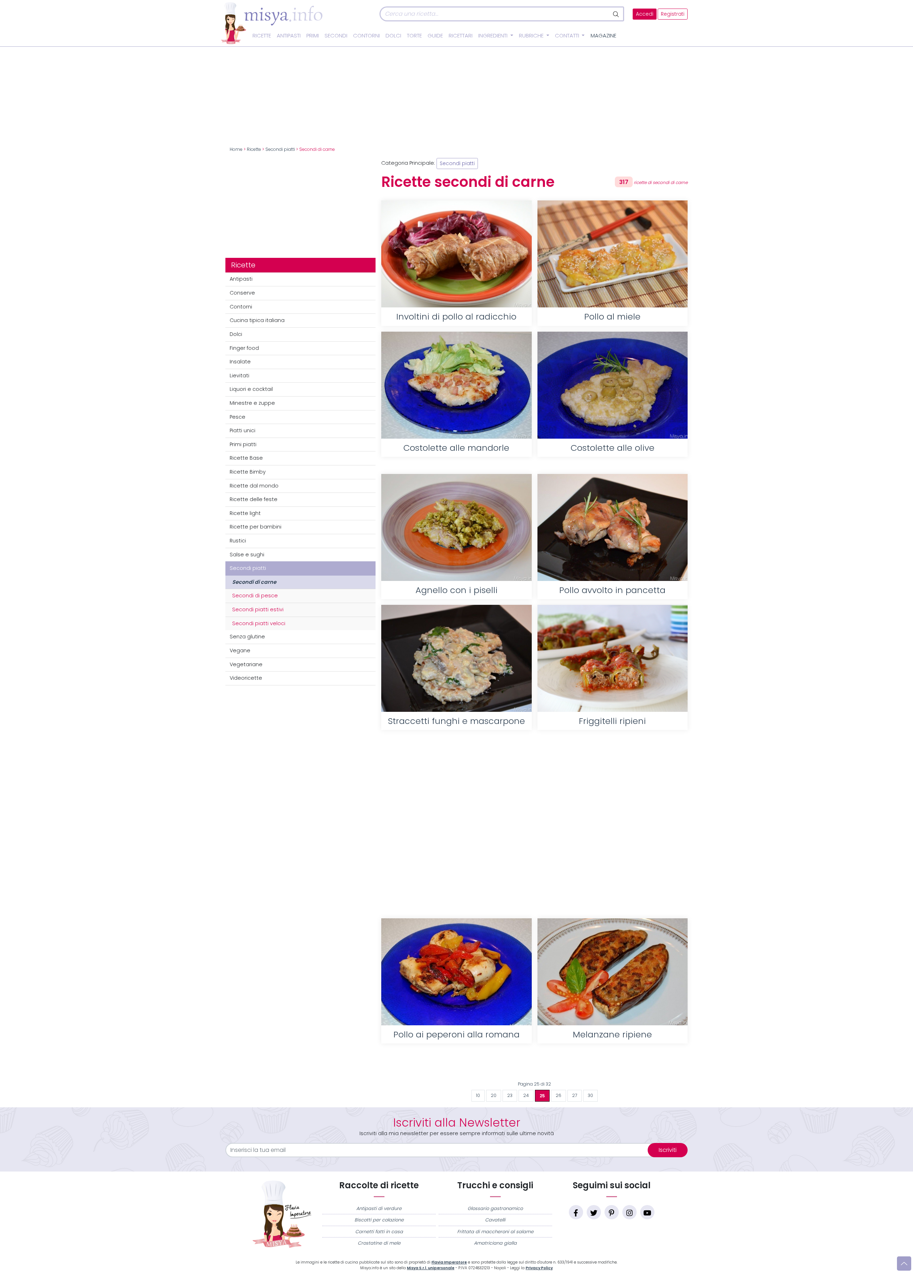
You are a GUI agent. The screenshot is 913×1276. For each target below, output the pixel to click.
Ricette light (245, 513)
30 (590, 1095)
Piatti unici (242, 430)
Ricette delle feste (253, 499)
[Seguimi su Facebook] (576, 1212)
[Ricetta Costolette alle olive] (612, 385)
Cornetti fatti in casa (379, 1231)
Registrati (672, 14)
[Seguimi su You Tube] (647, 1212)
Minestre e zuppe (252, 403)
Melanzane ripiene (612, 1034)
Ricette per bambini (255, 527)
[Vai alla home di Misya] (271, 22)
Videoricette (246, 678)
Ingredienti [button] (493, 35)
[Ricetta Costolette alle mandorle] (456, 385)
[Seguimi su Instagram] (629, 1212)
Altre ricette (534, 1066)
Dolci (393, 35)
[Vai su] (904, 1263)
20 (493, 1095)
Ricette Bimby (248, 472)
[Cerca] (616, 13)
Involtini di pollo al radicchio (456, 316)
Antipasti (289, 35)
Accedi (644, 14)
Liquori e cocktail (251, 389)
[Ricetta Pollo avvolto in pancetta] (612, 527)
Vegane (240, 650)
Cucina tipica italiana (257, 320)
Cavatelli (495, 1220)
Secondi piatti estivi (258, 609)
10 (478, 1095)
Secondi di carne (254, 582)
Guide (435, 35)
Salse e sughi (247, 554)
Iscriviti (668, 1150)
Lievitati (239, 375)
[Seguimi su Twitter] (594, 1212)
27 (574, 1095)
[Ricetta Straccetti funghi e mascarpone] (456, 658)
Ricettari (461, 35)
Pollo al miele (612, 316)
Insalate (240, 361)
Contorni (366, 35)
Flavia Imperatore (449, 1262)
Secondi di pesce (255, 595)
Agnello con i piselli (456, 590)
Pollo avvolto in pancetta (612, 590)
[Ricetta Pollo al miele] (612, 253)
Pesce (237, 417)
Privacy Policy (539, 1268)
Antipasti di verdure (379, 1208)
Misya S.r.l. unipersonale (430, 1268)
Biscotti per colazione (379, 1220)
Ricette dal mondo (254, 486)
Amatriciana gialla (495, 1243)
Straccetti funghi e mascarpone (456, 721)
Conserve (242, 293)
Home (236, 149)
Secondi (336, 35)
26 (558, 1095)
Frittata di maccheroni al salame (495, 1231)
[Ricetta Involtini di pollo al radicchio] (456, 253)
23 (509, 1095)
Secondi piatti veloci (258, 623)
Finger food (244, 348)
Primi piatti (243, 444)
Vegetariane (246, 664)
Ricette (262, 35)
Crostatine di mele (379, 1243)
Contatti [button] (568, 35)
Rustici (238, 540)
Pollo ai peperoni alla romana (456, 1034)
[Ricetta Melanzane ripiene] (612, 971)
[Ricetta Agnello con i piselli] (456, 527)
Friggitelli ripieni (612, 721)
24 (526, 1095)
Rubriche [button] (532, 35)
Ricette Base (246, 458)
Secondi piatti (280, 149)
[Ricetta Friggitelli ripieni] (612, 658)
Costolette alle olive (612, 448)
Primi (312, 35)
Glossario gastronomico (495, 1208)
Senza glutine (247, 636)
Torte (414, 35)
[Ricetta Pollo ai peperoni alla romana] (456, 971)
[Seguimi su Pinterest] (612, 1212)
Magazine (603, 35)
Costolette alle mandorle (456, 448)
